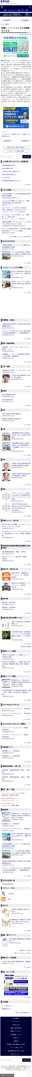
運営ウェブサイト (16, 1031)
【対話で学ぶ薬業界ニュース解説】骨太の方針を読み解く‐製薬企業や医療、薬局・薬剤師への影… (16, 664)
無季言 (7, 24)
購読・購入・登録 (23, 10)
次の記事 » (25, 20)
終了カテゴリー (16, 1054)
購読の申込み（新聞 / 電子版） (16, 147)
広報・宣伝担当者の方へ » (23, 1012)
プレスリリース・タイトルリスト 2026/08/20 (16, 713)
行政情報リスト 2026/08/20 (11, 756)
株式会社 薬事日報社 (15, 1068)
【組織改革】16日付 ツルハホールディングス (16, 370)
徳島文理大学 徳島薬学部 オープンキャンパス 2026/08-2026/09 (20, 575)
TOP (2, 24)
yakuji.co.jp (4, 1066)
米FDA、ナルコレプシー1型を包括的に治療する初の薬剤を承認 (20, 283)
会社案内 (16, 1018)
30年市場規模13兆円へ (9, 165)
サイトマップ (16, 1021)
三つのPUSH (6, 177)
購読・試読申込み (16, 1028)
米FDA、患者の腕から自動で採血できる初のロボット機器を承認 (21, 273)
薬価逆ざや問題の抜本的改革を (11, 418)
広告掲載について (16, 1034)
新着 (5, 10)
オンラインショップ (8, 800)
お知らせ (16, 1038)
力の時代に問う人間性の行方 (11, 171)
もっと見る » (27, 184)
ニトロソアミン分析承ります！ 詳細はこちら (16, 134)
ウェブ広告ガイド (7, 1005)
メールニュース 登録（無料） (11, 805)
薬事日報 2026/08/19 (9, 607)
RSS (9, 899)
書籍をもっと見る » (25, 950)
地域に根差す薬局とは (9, 174)
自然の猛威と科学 (7, 168)
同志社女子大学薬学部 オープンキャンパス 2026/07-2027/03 (20, 585)
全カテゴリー (12, 10)
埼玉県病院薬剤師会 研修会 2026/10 (14, 552)
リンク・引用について (16, 1047)
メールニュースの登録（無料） (16, 151)
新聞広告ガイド (7, 1008)
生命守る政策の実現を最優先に (11, 414)
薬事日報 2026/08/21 (9, 602)
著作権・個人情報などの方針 (16, 1044)
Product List (16, 1025)
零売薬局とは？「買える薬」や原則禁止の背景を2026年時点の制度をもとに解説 (21, 682)
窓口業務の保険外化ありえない (11, 180)
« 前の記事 (6, 20)
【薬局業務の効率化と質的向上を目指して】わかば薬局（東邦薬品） (20, 435)
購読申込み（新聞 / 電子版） (10, 795)
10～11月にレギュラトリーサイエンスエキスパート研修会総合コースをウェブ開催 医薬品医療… (16, 533)
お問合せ (16, 1041)
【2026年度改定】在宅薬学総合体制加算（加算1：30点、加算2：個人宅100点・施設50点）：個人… (16, 692)
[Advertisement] (16, 306)
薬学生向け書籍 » (26, 646)
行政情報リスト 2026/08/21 (11, 751)
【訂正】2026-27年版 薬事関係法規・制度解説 (16, 961)
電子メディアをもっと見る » (23, 953)
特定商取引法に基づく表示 (16, 1051)
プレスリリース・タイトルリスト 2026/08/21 (16, 708)
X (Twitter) (11, 893)
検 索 (27, 156)
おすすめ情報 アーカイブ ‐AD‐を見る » (20, 236)
